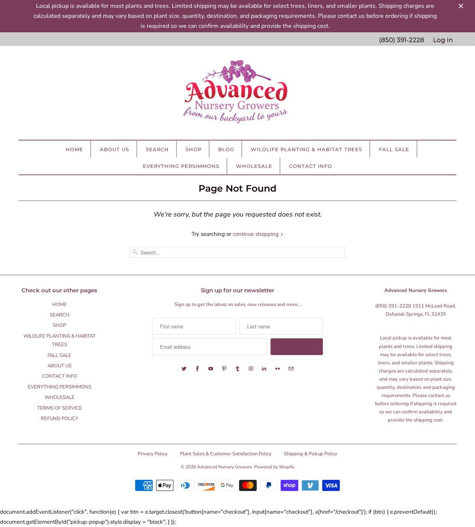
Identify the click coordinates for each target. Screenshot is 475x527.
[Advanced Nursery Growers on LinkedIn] (264, 369)
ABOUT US (114, 149)
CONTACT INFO (310, 166)
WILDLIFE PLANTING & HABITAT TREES (306, 149)
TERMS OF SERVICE (59, 408)
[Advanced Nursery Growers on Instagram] (251, 369)
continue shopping (256, 234)
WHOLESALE (254, 166)
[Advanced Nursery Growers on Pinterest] (224, 369)
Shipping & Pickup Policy (310, 453)
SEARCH (157, 149)
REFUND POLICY (59, 418)
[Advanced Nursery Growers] (237, 94)
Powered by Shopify (274, 467)
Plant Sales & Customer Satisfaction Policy (226, 453)
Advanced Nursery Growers (224, 467)
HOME (74, 149)
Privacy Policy (153, 453)
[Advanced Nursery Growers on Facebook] (197, 369)
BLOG (226, 149)
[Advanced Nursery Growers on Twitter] (184, 369)
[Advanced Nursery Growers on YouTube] (211, 369)
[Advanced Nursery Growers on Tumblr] (237, 369)
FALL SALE (394, 149)
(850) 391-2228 (401, 39)
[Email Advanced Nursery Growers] (291, 369)
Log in (443, 39)
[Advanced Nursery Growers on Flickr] (277, 369)
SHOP (194, 149)
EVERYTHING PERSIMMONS (181, 166)
